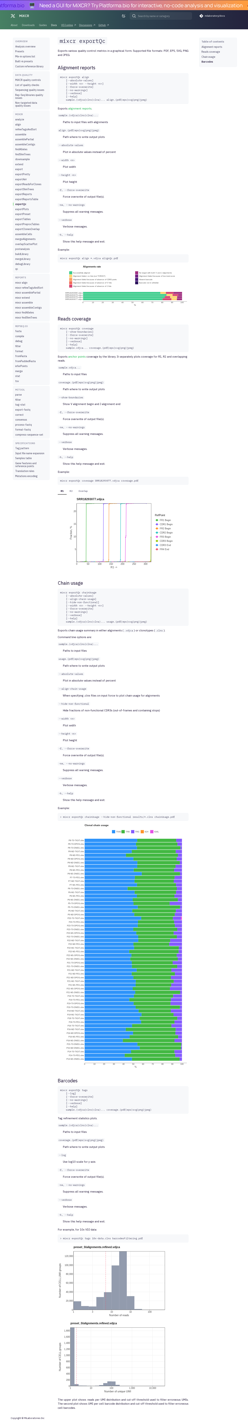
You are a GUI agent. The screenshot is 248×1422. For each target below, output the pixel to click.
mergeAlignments (25, 239)
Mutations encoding (26, 476)
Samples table (23, 458)
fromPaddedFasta (25, 361)
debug (19, 341)
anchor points (77, 356)
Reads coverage (211, 51)
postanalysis (22, 249)
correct (19, 414)
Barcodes (207, 61)
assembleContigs (25, 144)
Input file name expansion (29, 453)
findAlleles (21, 149)
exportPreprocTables (27, 224)
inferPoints (21, 366)
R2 (71, 491)
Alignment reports (212, 46)
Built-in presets (24, 61)
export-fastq (22, 409)
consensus (21, 419)
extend (19, 164)
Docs (54, 25)
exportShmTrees (24, 189)
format (19, 351)
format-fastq (23, 429)
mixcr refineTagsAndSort (29, 287)
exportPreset (23, 214)
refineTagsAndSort (26, 129)
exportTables (23, 219)
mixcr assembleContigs (28, 307)
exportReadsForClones (28, 184)
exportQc (20, 204)
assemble (20, 134)
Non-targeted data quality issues (26, 104)
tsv (17, 381)
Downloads (28, 25)
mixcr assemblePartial (27, 292)
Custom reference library (29, 66)
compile (19, 336)
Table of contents (213, 41)
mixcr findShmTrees (26, 317)
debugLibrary (22, 264)
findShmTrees (23, 154)
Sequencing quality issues (29, 89)
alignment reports (80, 108)
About (14, 25)
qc (16, 268)
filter (18, 346)
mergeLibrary (23, 259)
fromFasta (21, 356)
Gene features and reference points (25, 465)
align (18, 124)
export (19, 169)
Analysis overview (25, 46)
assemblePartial (24, 139)
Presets (19, 51)
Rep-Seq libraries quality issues (29, 96)
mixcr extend (22, 297)
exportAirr (21, 179)
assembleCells (23, 234)
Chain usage (208, 56)
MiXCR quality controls (28, 80)
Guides (43, 25)
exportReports (23, 194)
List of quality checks (27, 85)
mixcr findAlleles (24, 312)
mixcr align (21, 282)
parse (18, 394)
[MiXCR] (13, 16)
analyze (19, 119)
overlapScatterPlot (26, 244)
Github (102, 25)
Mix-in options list (25, 56)
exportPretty (22, 174)
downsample (22, 159)
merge (19, 371)
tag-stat (20, 404)
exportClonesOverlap (27, 229)
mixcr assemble (24, 302)
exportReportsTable (26, 199)
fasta (18, 331)
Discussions (85, 25)
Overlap (83, 491)
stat (17, 376)
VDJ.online (67, 25)
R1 (62, 491)
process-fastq (23, 424)
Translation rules (24, 471)
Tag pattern (22, 448)
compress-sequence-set (29, 434)
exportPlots (22, 209)
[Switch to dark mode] (124, 16)
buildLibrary (22, 254)
